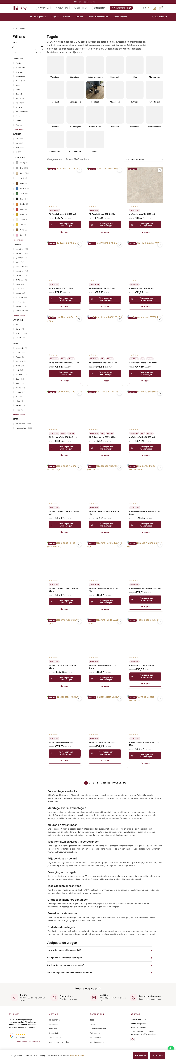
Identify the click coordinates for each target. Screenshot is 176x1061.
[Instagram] (133, 1039)
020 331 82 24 (161, 16)
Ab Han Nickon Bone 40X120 (141, 665)
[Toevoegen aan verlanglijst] (79, 170)
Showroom (53, 1024)
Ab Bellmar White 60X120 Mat (102, 437)
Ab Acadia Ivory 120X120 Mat (142, 214)
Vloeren (66, 16)
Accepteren (157, 1055)
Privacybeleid (54, 1033)
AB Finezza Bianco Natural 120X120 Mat (64, 512)
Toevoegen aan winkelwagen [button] (66, 224)
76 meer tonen (19, 315)
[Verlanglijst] (149, 8)
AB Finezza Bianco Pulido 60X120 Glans (63, 589)
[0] (159, 8)
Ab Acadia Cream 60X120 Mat (102, 214)
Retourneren (54, 1019)
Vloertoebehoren (97, 1042)
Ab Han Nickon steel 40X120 (61, 742)
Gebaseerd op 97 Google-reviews (28, 1041)
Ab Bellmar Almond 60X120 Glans (64, 362)
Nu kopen (64, 232)
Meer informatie (77, 1055)
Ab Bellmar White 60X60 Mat (142, 437)
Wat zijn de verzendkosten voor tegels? (65, 957)
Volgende (120, 782)
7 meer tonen (18, 129)
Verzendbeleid (55, 1037)
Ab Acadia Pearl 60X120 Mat (141, 288)
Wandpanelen (120, 16)
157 (112, 782)
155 (104, 782)
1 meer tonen (18, 240)
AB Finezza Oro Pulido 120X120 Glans (63, 666)
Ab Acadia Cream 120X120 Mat (62, 214)
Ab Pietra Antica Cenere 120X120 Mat (144, 743)
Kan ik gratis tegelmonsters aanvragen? (65, 965)
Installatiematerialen (98, 16)
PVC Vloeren (95, 1033)
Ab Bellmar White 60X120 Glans (63, 437)
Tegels (54, 16)
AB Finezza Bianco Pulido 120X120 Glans (144, 512)
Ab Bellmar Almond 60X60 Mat (143, 362)
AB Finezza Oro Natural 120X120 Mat (103, 589)
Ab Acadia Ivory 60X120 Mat (61, 288)
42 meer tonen (19, 414)
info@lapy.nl (141, 1023)
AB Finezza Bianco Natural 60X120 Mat (104, 512)
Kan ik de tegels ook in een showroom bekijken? (69, 972)
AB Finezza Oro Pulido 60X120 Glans (102, 666)
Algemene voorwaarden (59, 1042)
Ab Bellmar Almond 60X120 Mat (103, 362)
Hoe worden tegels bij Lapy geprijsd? (64, 950)
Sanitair (79, 16)
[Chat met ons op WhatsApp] (171, 1049)
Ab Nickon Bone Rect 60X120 (102, 742)
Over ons (53, 1028)
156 (108, 782)
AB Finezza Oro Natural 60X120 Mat (145, 588)
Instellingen (140, 1055)
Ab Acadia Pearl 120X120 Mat (102, 288)
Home (15, 28)
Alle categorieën (38, 16)
